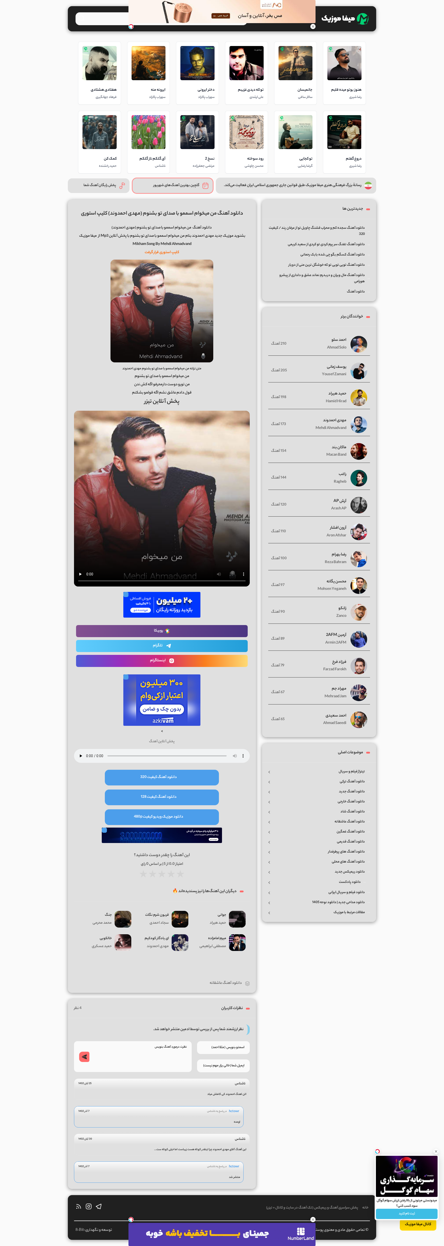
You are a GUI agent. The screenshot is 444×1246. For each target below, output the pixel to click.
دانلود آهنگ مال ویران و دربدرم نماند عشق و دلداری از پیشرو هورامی (322, 278)
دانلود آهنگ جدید (352, 792)
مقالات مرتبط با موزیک (349, 912)
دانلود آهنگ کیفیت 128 (159, 797)
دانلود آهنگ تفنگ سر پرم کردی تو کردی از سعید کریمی (326, 245)
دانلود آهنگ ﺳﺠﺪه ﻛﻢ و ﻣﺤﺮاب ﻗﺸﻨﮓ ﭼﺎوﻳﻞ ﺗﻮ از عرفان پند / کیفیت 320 (317, 231)
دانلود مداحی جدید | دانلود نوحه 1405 (338, 902)
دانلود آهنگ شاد (352, 812)
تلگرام (158, 646)
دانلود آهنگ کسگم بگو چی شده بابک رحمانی (332, 255)
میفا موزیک (88, 236)
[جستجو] (81, 18)
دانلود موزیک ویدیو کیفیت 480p (158, 817)
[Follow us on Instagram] (89, 1207)
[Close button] (436, 1151)
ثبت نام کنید (407, 1213)
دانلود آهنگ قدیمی (351, 842)
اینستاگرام (158, 661)
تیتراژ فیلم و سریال (352, 772)
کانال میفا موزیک (418, 1225)
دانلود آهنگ (202, 228)
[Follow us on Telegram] (99, 1207)
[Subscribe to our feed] (79, 1207)
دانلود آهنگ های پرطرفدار (346, 852)
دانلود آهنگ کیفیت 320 (158, 777)
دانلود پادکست (350, 882)
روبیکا (158, 631)
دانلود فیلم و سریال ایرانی (346, 892)
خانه (365, 1208)
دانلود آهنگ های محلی (348, 862)
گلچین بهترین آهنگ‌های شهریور (176, 185)
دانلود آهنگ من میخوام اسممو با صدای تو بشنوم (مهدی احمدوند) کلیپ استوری (162, 213)
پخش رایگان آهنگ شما (100, 185)
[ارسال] (84, 1057)
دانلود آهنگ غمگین (351, 832)
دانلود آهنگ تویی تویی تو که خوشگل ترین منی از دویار (327, 265)
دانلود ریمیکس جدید (350, 872)
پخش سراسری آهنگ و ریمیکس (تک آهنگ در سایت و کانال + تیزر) (312, 1208)
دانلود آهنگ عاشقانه (226, 983)
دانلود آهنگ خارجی (351, 802)
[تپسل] (131, 26)
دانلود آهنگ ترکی (352, 782)
